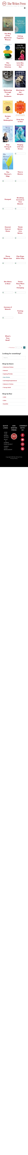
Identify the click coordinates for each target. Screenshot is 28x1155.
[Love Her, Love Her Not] (20, 52)
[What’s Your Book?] (7, 325)
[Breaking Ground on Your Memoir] (20, 187)
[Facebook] (22, 435)
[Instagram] (22, 444)
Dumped (8, 199)
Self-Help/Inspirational (10, 380)
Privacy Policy (14, 458)
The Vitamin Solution (8, 65)
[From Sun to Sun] (20, 108)
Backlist (5, 404)
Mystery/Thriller (8, 374)
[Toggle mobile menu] (25, 8)
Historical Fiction (8, 367)
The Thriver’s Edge (7, 174)
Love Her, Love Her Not (20, 65)
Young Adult (7, 387)
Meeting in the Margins (20, 92)
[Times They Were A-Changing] (20, 270)
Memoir (5, 370)
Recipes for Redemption (8, 118)
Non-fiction (6, 377)
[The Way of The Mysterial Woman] (7, 24)
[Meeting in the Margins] (20, 79)
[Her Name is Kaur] (7, 270)
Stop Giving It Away (7, 147)
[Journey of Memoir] (7, 298)
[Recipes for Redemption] (7, 106)
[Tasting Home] (20, 300)
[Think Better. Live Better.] (20, 216)
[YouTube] (22, 440)
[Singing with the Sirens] (20, 133)
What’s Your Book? (7, 338)
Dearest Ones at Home (8, 229)
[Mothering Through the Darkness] (7, 79)
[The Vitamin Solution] (7, 52)
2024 (4, 400)
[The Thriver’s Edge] (7, 161)
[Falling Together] (20, 25)
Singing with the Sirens (20, 147)
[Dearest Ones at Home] (7, 216)
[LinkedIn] (22, 449)
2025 (4, 397)
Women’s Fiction (8, 384)
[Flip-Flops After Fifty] (20, 245)
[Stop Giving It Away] (7, 133)
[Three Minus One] (7, 245)
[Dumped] (7, 188)
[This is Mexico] (20, 161)
